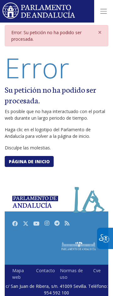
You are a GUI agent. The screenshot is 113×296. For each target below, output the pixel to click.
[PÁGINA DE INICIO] (78, 246)
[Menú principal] (103, 11)
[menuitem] (22, 274)
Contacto (45, 270)
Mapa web (18, 273)
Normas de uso (71, 273)
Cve (97, 270)
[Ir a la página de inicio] (39, 11)
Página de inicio (29, 161)
